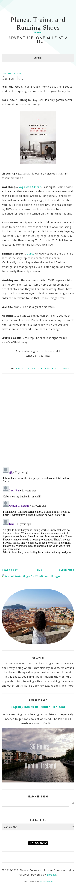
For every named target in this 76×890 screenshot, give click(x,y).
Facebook (22, 369)
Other (65, 369)
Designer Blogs (46, 881)
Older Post (66, 569)
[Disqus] (38, 419)
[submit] (73, 803)
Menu (38, 58)
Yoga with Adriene (30, 187)
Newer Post (10, 569)
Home (38, 569)
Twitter (37, 369)
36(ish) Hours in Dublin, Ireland (38, 707)
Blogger (51, 874)
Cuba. (30, 253)
